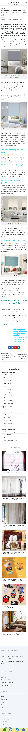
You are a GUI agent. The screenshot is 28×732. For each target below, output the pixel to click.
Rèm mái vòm (9, 423)
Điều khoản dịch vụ (6, 685)
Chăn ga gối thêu (6, 727)
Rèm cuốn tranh (9, 426)
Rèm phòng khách (10, 395)
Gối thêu (3, 724)
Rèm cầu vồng (9, 412)
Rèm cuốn (8, 409)
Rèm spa (7, 392)
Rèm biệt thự (8, 380)
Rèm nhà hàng (9, 389)
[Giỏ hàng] (26, 2)
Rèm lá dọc (8, 418)
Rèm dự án (8, 383)
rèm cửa (8, 243)
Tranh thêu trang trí (10, 432)
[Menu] (2, 3)
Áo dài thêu (8, 435)
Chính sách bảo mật (7, 682)
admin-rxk (19, 19)
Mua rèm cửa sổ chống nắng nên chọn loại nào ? (20, 356)
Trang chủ (4, 696)
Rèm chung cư (9, 378)
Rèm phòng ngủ (9, 398)
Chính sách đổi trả (6, 680)
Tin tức (3, 8)
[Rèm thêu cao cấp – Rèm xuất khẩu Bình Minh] (14, 3)
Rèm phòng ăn (9, 400)
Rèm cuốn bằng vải (7, 155)
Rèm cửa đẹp (5, 719)
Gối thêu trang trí (10, 438)
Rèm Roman (8, 415)
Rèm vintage (8, 420)
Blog (2, 702)
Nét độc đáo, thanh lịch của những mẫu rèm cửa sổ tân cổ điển (20, 339)
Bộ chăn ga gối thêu (11, 440)
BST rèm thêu (9, 375)
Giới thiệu (3, 677)
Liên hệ (3, 707)
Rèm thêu (4, 722)
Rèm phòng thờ (9, 403)
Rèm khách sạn (9, 386)
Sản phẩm (4, 699)
